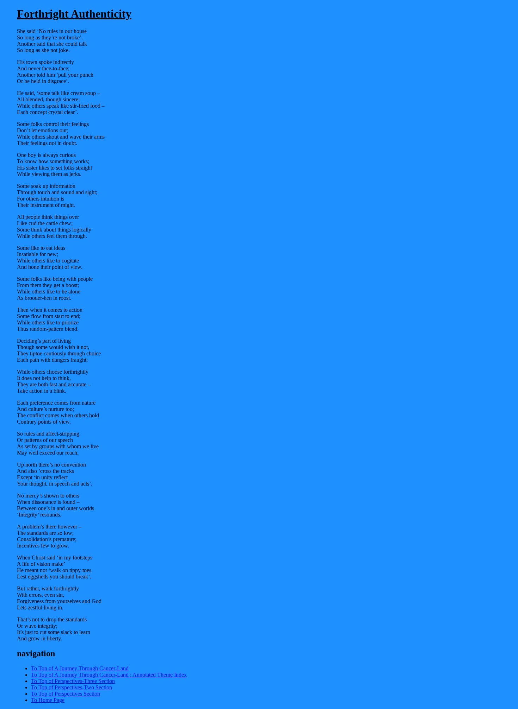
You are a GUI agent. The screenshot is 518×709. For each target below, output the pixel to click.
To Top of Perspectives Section (65, 694)
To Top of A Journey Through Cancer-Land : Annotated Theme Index (109, 675)
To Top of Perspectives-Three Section (73, 681)
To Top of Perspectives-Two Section (71, 687)
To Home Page (47, 700)
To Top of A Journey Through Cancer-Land (80, 668)
